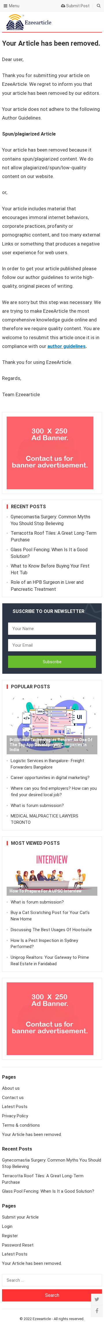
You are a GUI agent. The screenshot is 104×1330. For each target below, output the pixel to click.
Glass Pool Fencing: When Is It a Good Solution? (48, 1191)
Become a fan (93, 22)
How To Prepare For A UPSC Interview (45, 891)
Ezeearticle (42, 1319)
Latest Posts (14, 1106)
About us (11, 1088)
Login (7, 1226)
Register (10, 1235)
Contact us (13, 1097)
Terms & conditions (21, 1125)
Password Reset (18, 1245)
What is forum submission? (37, 805)
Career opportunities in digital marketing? (50, 777)
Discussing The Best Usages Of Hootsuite (51, 929)
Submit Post (77, 5)
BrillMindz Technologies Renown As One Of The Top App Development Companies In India (51, 744)
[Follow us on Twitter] (97, 1299)
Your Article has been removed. (32, 1134)
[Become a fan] (97, 1311)
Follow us (74, 22)
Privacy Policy (15, 1116)
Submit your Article (20, 1217)
